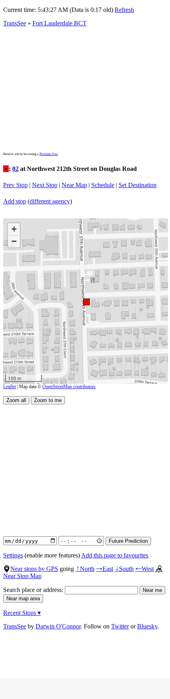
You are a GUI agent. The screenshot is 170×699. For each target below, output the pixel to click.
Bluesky (147, 626)
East (104, 568)
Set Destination (138, 185)
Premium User (49, 154)
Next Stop (44, 185)
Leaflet (9, 386)
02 (15, 168)
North (85, 568)
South (124, 568)
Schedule (102, 185)
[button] (86, 301)
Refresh (124, 9)
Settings (13, 555)
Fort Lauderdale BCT (59, 23)
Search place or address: (34, 589)
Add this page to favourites (114, 555)
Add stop (14, 201)
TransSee (14, 23)
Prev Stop (15, 185)
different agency (50, 201)
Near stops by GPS (34, 568)
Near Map (74, 185)
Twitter (120, 626)
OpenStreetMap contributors (69, 386)
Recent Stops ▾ (22, 612)
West (144, 568)
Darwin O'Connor (58, 626)
